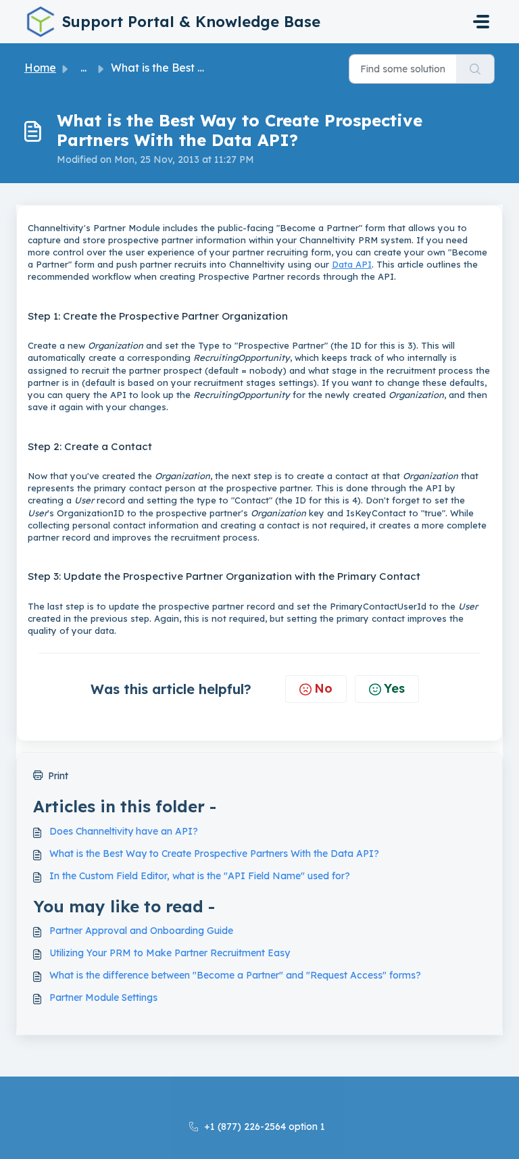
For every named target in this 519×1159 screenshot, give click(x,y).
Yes (394, 688)
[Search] (475, 69)
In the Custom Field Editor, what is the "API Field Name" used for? (199, 876)
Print (58, 776)
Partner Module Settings (103, 997)
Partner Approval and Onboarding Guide (141, 930)
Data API (352, 264)
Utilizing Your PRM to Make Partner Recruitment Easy (169, 953)
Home (40, 67)
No (323, 688)
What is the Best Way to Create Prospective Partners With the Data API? (214, 853)
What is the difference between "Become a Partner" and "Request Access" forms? (235, 975)
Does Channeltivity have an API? (123, 831)
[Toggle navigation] (481, 21)
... (83, 67)
